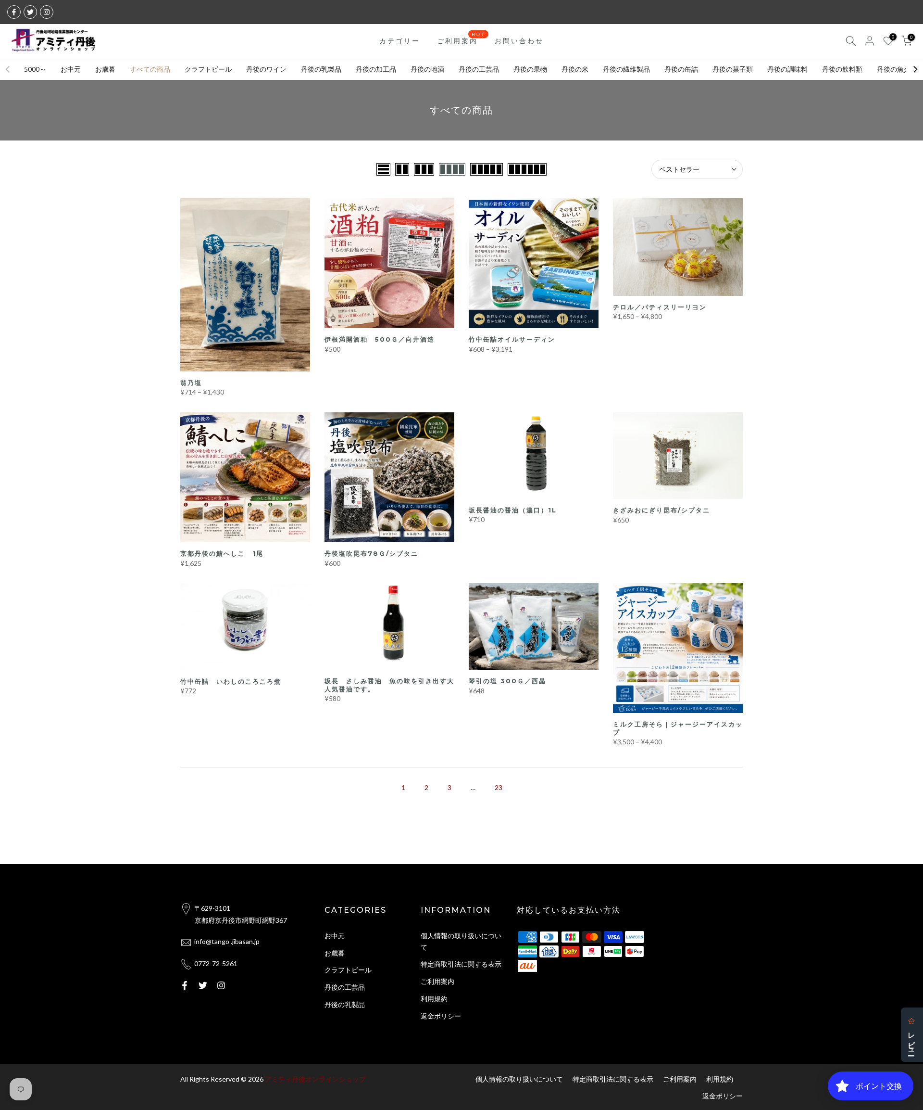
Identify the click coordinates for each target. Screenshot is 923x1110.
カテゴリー (399, 41)
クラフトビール (208, 69)
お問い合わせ (519, 41)
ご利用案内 (461, 40)
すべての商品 (150, 69)
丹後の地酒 (427, 69)
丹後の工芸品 (479, 69)
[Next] (915, 69)
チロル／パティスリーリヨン (660, 307)
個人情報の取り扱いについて (519, 1079)
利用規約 (434, 999)
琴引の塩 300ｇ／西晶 (507, 681)
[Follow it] (46, 12)
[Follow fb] (14, 12)
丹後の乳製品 (321, 69)
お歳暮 (105, 69)
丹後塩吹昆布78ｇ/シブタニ (371, 553)
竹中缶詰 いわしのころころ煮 (230, 681)
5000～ (35, 69)
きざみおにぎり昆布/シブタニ (661, 510)
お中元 (71, 69)
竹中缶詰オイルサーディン (512, 339)
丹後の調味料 (787, 69)
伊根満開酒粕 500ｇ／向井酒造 (379, 339)
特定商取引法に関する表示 (461, 964)
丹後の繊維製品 (626, 69)
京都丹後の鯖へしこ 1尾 (221, 553)
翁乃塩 (191, 382)
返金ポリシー (441, 1016)
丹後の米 (574, 69)
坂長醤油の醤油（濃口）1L (513, 510)
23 (498, 787)
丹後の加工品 (376, 69)
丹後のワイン (266, 69)
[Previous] (8, 69)
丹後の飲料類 (842, 69)
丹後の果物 (530, 69)
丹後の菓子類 (732, 69)
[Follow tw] (30, 12)
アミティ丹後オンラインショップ (315, 1079)
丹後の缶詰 (681, 69)
